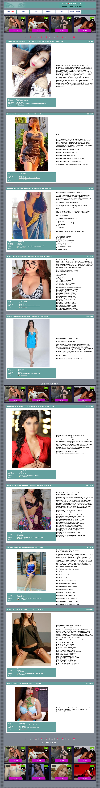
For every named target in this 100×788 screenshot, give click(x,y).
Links (35, 11)
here (41, 785)
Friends (23, 11)
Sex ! (61, 11)
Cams (10, 11)
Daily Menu (49, 11)
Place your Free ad (75, 11)
